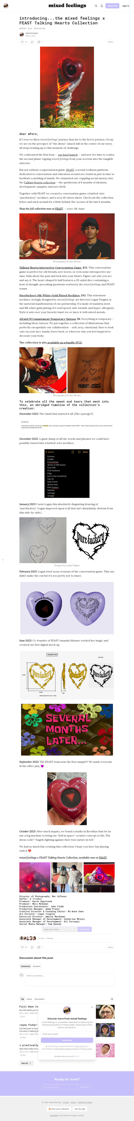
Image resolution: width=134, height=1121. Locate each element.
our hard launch (68, 154)
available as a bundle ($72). (64, 342)
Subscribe (112, 5)
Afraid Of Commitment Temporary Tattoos (47, 319)
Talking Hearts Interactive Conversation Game (50, 267)
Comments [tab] (25, 966)
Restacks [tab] (36, 966)
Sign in (125, 5)
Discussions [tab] (39, 999)
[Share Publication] (101, 5)
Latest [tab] (29, 999)
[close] (92, 1007)
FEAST (70, 169)
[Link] (16, 134)
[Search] (96, 5)
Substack (54, 1115)
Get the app (80, 1109)
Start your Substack (60, 1109)
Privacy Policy (87, 1049)
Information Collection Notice (66, 1049)
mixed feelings (32, 33)
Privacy (66, 1102)
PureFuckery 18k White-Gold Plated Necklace (49, 295)
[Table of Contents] (3, 560)
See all (24, 1063)
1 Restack (49, 938)
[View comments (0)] (32, 42)
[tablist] (30, 966)
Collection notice (85, 1102)
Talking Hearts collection (39, 182)
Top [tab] (22, 999)
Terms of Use (80, 1046)
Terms (73, 1102)
